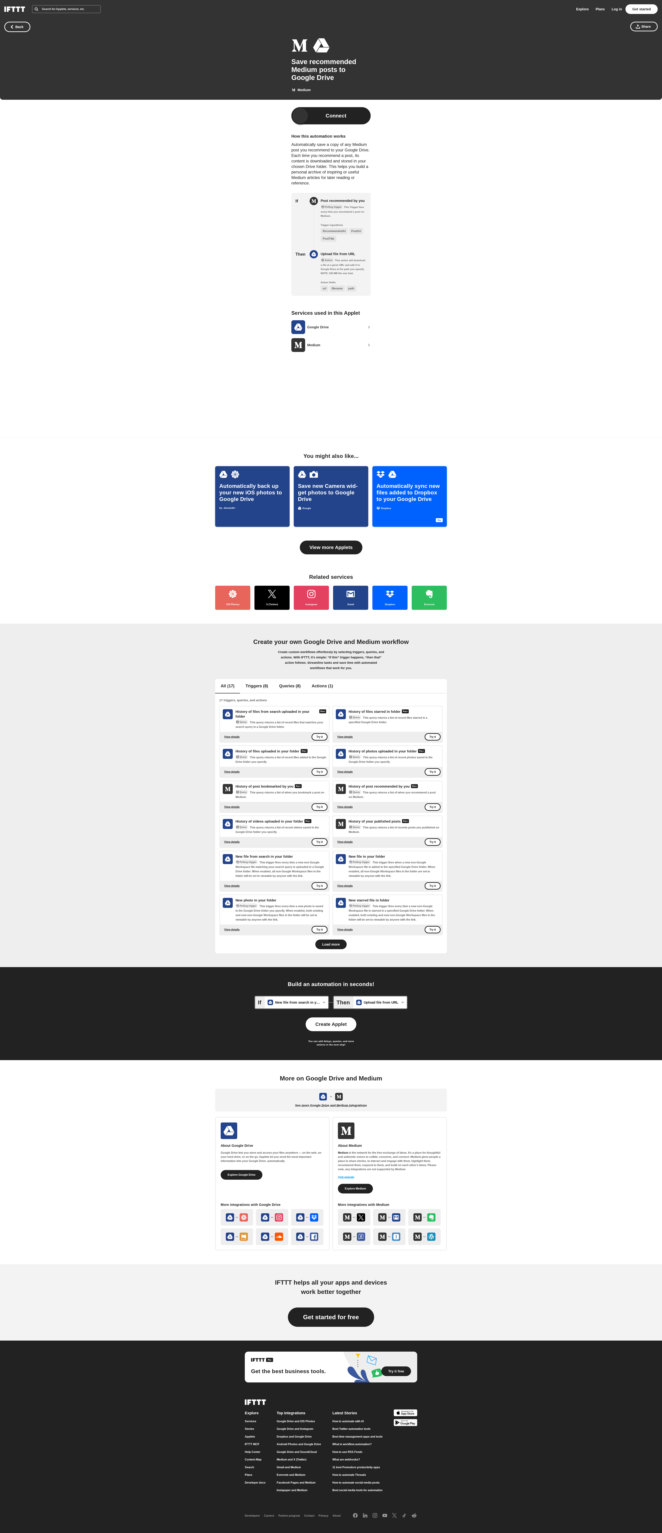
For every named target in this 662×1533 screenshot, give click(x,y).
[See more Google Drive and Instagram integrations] (272, 1217)
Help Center (252, 1451)
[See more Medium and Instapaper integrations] (389, 1236)
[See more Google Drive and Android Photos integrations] (237, 1236)
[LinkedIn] (365, 1516)
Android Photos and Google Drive (299, 1444)
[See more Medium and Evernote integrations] (424, 1217)
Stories (249, 1428)
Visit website (346, 1177)
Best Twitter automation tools (351, 1428)
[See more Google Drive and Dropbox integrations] (307, 1217)
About (337, 1515)
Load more (331, 944)
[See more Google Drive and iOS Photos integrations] (237, 1217)
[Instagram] (375, 1516)
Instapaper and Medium (292, 1490)
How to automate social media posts (356, 1482)
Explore (582, 9)
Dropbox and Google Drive (294, 1436)
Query (243, 722)
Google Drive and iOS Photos (296, 1421)
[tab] (227, 686)
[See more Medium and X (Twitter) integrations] (354, 1217)
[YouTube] (385, 1516)
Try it (319, 736)
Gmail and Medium (289, 1467)
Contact (309, 1515)
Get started (641, 9)
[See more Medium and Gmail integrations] (389, 1217)
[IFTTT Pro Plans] (322, 714)
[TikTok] (404, 1516)
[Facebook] (355, 1516)
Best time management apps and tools (357, 1436)
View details (232, 736)
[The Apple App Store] (405, 1413)
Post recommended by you (343, 201)
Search (249, 1467)
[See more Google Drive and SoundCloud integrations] (272, 1236)
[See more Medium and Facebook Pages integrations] (354, 1236)
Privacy (323, 1515)
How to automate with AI (348, 1421)
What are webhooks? (346, 1459)
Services (250, 1421)
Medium (343, 1152)
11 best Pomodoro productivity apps (356, 1467)
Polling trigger (248, 862)
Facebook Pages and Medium (296, 1482)
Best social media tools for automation (357, 1490)
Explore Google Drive (241, 1174)
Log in (617, 9)
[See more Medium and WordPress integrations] (424, 1236)
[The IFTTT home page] (14, 9)
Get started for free (331, 1317)
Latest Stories (344, 1413)
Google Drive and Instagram (295, 1428)
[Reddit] (414, 1516)
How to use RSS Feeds (347, 1451)
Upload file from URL (338, 254)
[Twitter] (394, 1516)
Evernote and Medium (291, 1474)
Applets (250, 1436)
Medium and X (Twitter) (291, 1459)
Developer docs (255, 1482)
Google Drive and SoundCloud (297, 1451)
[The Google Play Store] (405, 1423)
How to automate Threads (349, 1474)
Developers (252, 1515)
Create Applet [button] (331, 1024)
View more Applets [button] (331, 547)
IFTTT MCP (252, 1444)
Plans (600, 9)
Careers (269, 1515)
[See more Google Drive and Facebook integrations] (307, 1236)
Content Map (253, 1459)
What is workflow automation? (352, 1444)
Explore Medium (355, 1188)
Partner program (289, 1515)
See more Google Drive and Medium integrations (331, 1105)
